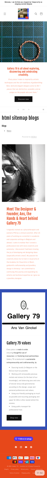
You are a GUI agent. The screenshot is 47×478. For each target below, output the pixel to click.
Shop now (14, 418)
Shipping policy (26, 473)
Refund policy (25, 469)
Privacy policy (15, 469)
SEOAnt (34, 137)
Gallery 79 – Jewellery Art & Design (22, 466)
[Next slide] (28, 109)
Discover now (23, 99)
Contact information (37, 469)
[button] (4, 13)
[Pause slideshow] (44, 109)
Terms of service (14, 473)
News (9, 130)
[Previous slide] (18, 109)
